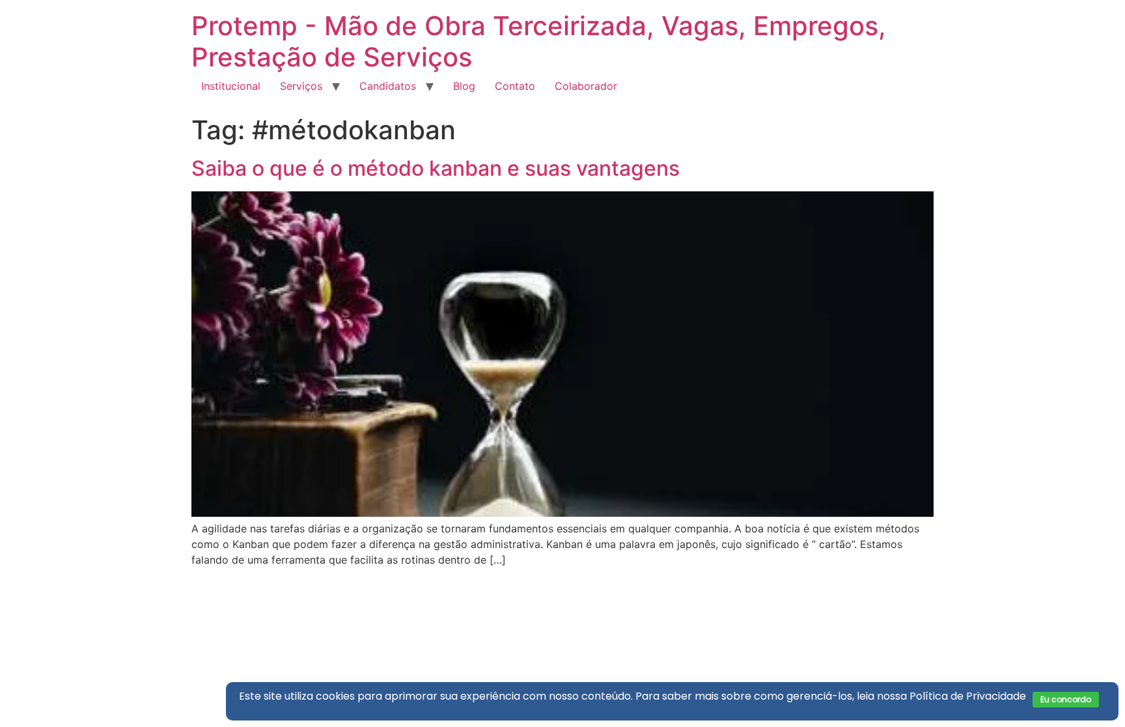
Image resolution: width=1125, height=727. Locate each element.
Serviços (301, 85)
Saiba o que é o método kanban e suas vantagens (435, 168)
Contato (515, 85)
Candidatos (387, 85)
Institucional (230, 85)
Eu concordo (1065, 699)
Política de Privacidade (968, 696)
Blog (464, 85)
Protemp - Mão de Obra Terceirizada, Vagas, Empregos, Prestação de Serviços (538, 41)
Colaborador (586, 85)
